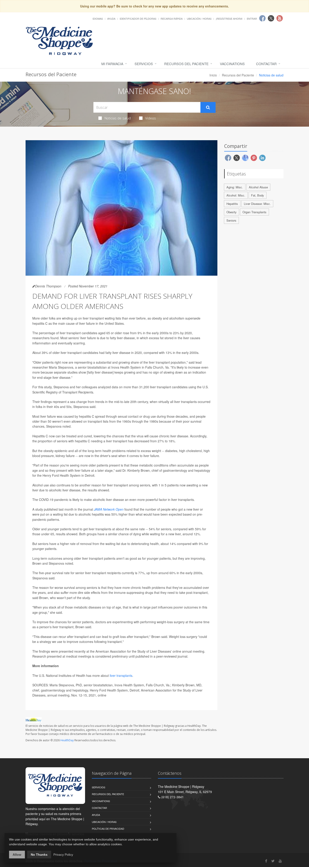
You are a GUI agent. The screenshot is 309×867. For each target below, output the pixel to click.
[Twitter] (273, 860)
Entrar (252, 18)
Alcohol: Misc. (235, 195)
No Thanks (39, 854)
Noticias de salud (118, 118)
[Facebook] (266, 860)
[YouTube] (280, 860)
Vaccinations (232, 63)
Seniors (231, 220)
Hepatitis (232, 203)
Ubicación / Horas (199, 18)
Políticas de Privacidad (108, 828)
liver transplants (120, 675)
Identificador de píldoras (138, 18)
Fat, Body (257, 195)
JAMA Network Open (109, 509)
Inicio (213, 75)
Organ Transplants (254, 212)
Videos (150, 118)
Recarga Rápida (172, 18)
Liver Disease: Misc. (257, 203)
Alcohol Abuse (258, 187)
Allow (17, 854)
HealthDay (67, 740)
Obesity (231, 212)
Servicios (144, 63)
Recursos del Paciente (186, 63)
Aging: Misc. (234, 187)
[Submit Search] (208, 107)
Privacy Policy (63, 854)
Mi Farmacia (112, 63)
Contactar (266, 63)
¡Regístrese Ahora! (229, 18)
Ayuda (111, 18)
